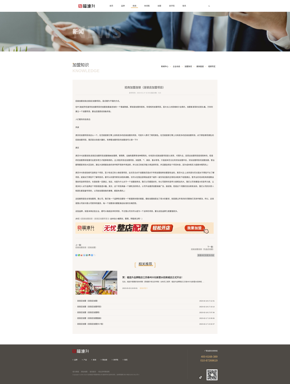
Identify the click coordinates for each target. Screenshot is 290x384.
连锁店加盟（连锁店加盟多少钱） (90, 324)
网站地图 (84, 372)
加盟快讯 (188, 66)
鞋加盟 (104, 360)
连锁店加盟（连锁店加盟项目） (90, 307)
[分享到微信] (79, 255)
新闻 (94, 360)
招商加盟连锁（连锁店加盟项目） (95, 219)
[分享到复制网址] (95, 255)
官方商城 (75, 372)
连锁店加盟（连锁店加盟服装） (90, 318)
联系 (126, 360)
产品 (85, 360)
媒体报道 (200, 66)
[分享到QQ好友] (89, 255)
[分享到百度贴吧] (84, 255)
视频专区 (211, 66)
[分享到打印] (92, 255)
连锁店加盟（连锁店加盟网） (89, 312)
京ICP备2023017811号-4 (131, 374)
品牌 (75, 360)
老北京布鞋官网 (103, 372)
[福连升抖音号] (200, 377)
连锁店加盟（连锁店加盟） (88, 301)
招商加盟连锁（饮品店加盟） (203, 249)
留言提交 (93, 372)
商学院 (115, 360)
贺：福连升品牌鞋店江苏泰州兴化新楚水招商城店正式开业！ (153, 277)
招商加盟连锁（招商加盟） (86, 247)
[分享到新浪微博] (82, 255)
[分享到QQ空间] (87, 255)
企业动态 (176, 66)
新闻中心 (164, 66)
